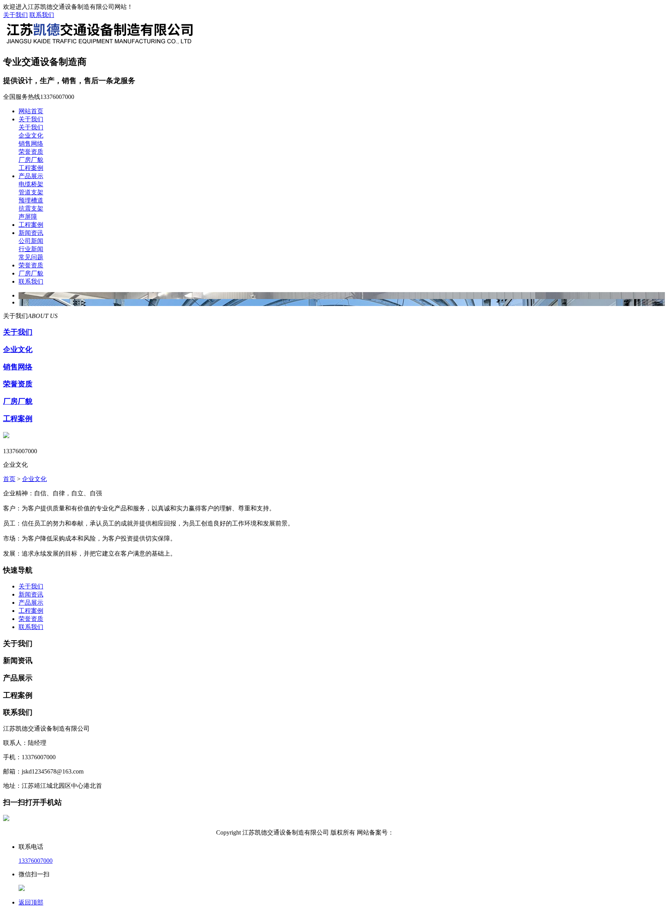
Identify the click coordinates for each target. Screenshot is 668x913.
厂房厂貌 (31, 159)
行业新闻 (31, 249)
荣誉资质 (31, 151)
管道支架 (31, 192)
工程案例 (31, 168)
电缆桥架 (31, 184)
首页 (9, 479)
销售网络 (31, 143)
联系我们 (41, 15)
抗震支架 (31, 208)
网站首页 (31, 111)
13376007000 (36, 860)
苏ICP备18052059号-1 (423, 832)
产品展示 (31, 176)
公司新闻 (31, 241)
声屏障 (28, 216)
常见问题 (31, 257)
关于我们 (15, 15)
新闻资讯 (31, 233)
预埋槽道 (31, 200)
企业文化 (31, 135)
